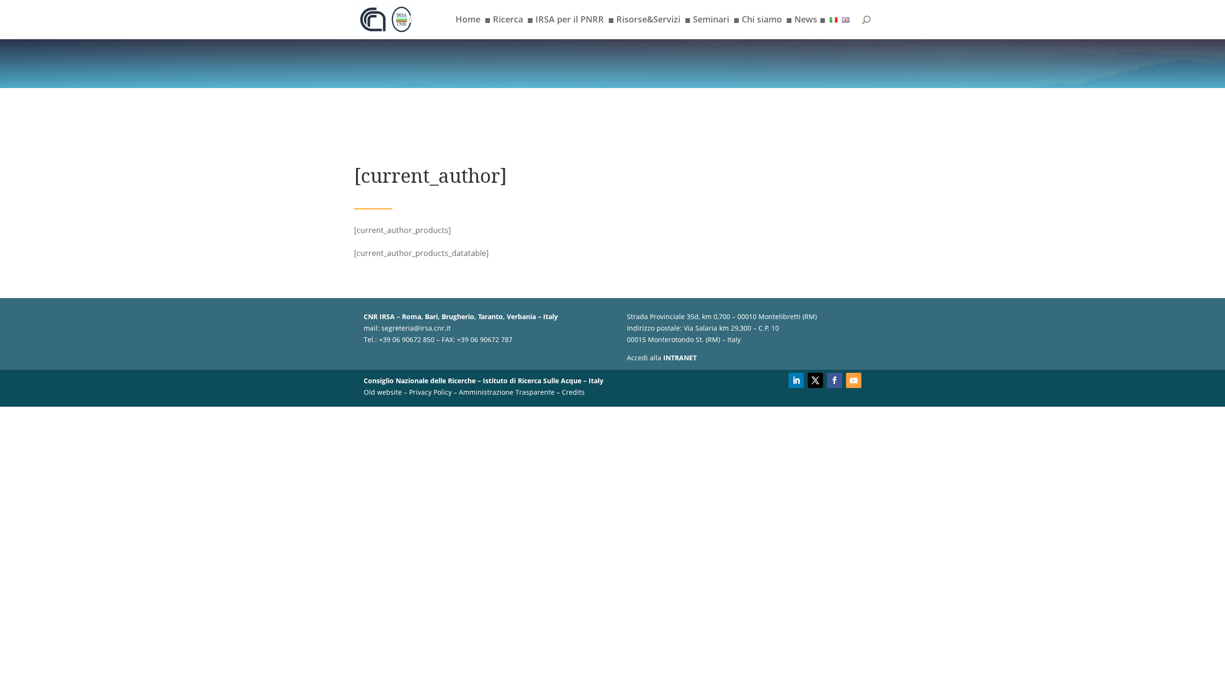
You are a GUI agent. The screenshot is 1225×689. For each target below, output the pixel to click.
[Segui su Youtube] (853, 380)
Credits (573, 392)
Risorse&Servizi (644, 21)
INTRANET (680, 357)
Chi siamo (758, 21)
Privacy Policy (430, 392)
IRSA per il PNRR (565, 21)
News (805, 21)
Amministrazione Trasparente (507, 392)
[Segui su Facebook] (834, 380)
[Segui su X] (815, 380)
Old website (383, 392)
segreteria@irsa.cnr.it (416, 328)
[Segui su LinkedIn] (796, 380)
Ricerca (504, 21)
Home (468, 20)
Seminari (707, 21)
